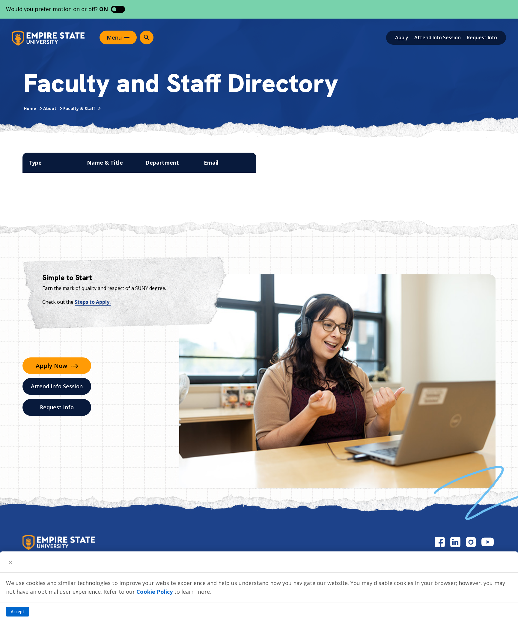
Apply (401, 37)
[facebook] (440, 542)
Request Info (482, 37)
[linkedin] (455, 542)
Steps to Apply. (93, 302)
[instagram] (471, 542)
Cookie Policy (154, 591)
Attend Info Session (437, 37)
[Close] (10, 561)
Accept (17, 611)
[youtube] (487, 542)
